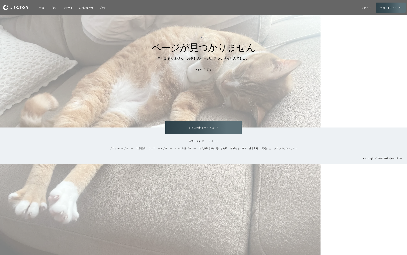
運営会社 (266, 148)
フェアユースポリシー (160, 148)
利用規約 (141, 148)
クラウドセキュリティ (285, 148)
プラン (53, 7)
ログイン (366, 7)
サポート (68, 7)
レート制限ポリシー (185, 148)
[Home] (15, 7)
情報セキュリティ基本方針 (244, 148)
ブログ (103, 7)
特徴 (41, 7)
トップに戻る (203, 69)
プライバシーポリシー (121, 148)
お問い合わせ (86, 7)
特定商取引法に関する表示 (213, 148)
